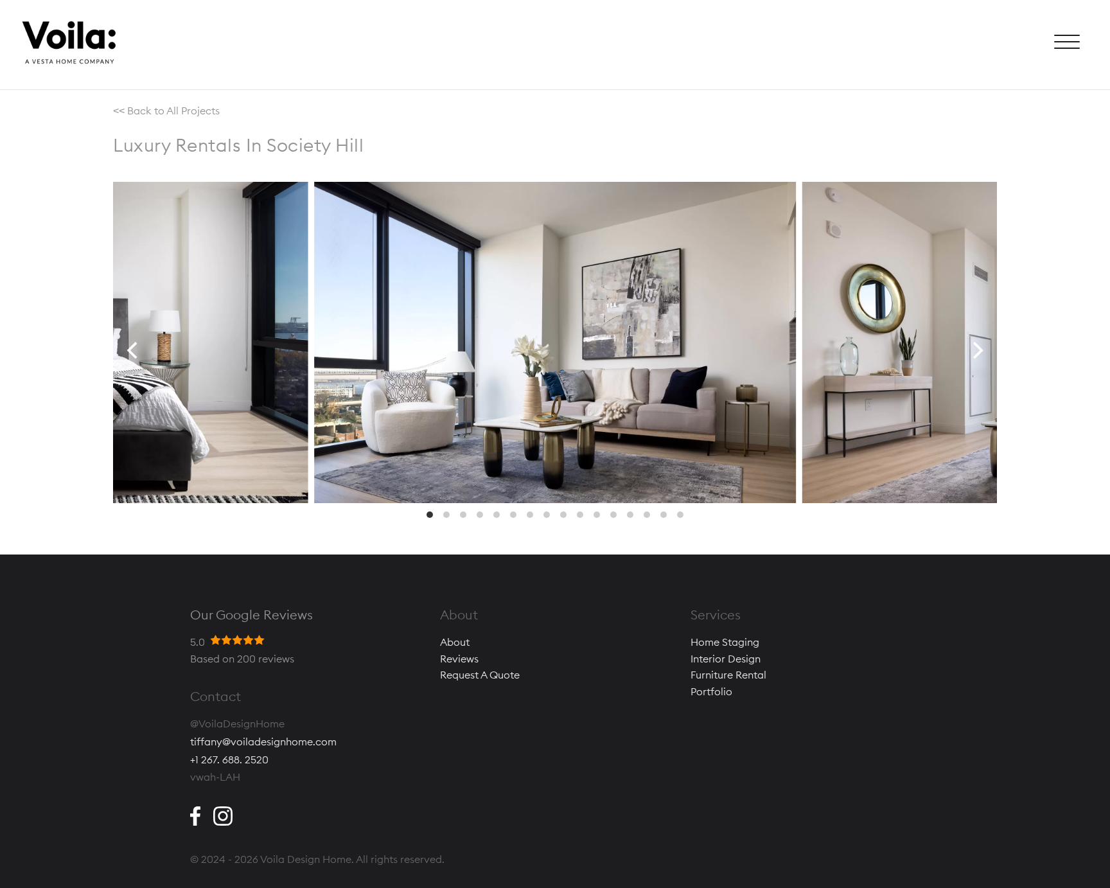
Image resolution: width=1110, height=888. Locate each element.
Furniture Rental (728, 674)
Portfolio (711, 691)
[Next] (976, 350)
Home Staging (725, 641)
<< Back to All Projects (166, 110)
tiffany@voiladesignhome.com (263, 741)
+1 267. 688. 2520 (229, 759)
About (455, 641)
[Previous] (133, 350)
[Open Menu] (1066, 45)
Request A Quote (480, 674)
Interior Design (726, 658)
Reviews (459, 658)
